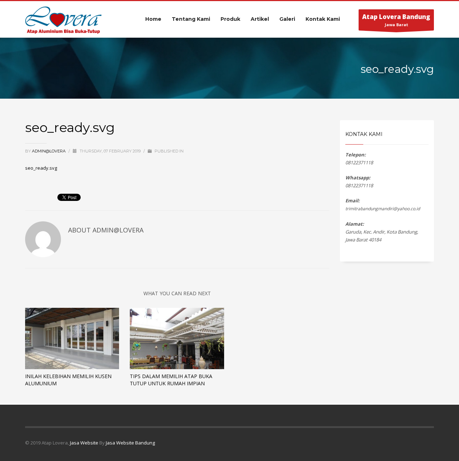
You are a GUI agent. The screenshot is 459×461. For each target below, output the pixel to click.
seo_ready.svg (41, 168)
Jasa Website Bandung (130, 442)
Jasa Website (84, 442)
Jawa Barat (396, 20)
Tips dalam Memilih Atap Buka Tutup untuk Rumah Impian (171, 380)
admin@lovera (49, 151)
